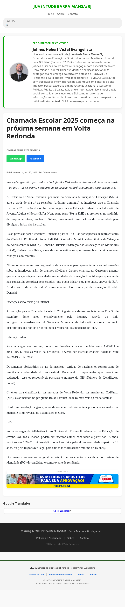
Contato (73, 14)
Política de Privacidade (48, 538)
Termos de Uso (36, 574)
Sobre (61, 14)
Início (50, 14)
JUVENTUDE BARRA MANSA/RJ (62, 6)
